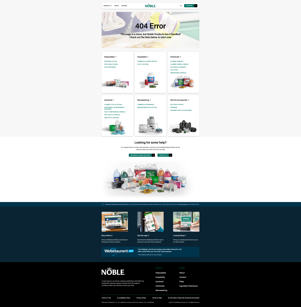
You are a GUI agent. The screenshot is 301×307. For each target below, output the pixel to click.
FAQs (181, 281)
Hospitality (160, 277)
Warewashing (161, 290)
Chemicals (160, 286)
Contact (182, 277)
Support (124, 5)
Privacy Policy (141, 298)
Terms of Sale (157, 298)
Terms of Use (106, 298)
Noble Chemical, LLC (184, 204)
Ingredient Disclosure (188, 286)
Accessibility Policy (123, 298)
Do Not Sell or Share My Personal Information (183, 298)
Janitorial (159, 281)
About (117, 5)
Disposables (161, 272)
